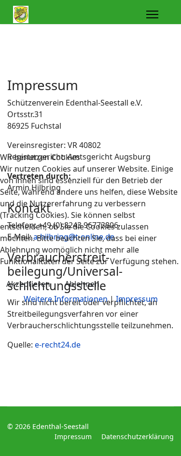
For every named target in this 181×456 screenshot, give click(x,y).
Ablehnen (82, 284)
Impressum (137, 299)
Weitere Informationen (66, 299)
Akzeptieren (28, 284)
